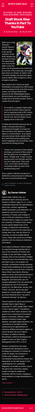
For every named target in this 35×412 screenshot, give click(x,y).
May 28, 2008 (26, 32)
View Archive (7, 383)
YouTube (12, 185)
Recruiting (27, 12)
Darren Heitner (13, 32)
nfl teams (20, 183)
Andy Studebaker (10, 183)
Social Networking (11, 14)
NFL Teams (18, 12)
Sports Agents (26, 14)
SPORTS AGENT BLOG (17, 4)
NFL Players (8, 12)
